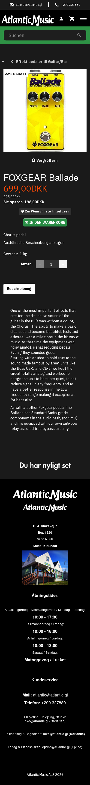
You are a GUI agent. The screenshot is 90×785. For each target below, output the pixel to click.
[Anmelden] (61, 18)
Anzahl (27, 264)
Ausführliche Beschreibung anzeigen (33, 242)
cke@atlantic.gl (36, 721)
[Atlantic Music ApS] (27, 19)
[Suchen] (79, 35)
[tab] (72, 18)
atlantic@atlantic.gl (50, 695)
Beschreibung (19, 288)
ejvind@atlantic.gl (56, 747)
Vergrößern (46, 160)
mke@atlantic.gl (55, 734)
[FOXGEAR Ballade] (45, 110)
